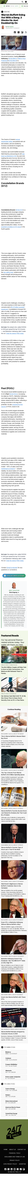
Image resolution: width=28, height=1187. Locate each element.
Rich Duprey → (14, 592)
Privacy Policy (15, 1160)
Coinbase (8, 1058)
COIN (6, 1059)
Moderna (8, 1052)
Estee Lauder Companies (12, 1077)
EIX (6, 1102)
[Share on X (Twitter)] (18, 32)
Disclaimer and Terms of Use (14, 1156)
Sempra (7, 1095)
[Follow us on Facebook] (5, 1169)
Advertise (22, 1164)
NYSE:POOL (13, 394)
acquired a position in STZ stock (11, 227)
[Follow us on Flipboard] (22, 32)
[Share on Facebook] (15, 32)
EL (6, 1078)
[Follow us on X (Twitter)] (8, 1169)
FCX (6, 1066)
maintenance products (8, 469)
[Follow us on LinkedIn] (11, 1169)
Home (5, 1149)
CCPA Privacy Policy (10, 1164)
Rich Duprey (10, 26)
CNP (6, 1115)
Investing (7, 11)
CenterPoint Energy (11, 1113)
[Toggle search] (22, 1)
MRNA (6, 1053)
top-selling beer (8, 272)
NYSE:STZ (19, 210)
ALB (6, 1072)
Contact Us (22, 1149)
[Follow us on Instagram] (18, 1169)
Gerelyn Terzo (5, 665)
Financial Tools (14, 1153)
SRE (6, 1096)
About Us (12, 1149)
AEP (6, 1109)
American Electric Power (12, 1107)
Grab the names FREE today (15, 333)
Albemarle (8, 1070)
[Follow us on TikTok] (21, 1169)
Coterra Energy (10, 1088)
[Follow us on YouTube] (15, 1169)
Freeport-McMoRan (11, 1064)
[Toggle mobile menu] (26, 2)
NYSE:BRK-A (13, 58)
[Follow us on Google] (26, 32)
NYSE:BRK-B (13, 60)
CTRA (6, 1090)
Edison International (11, 1101)
